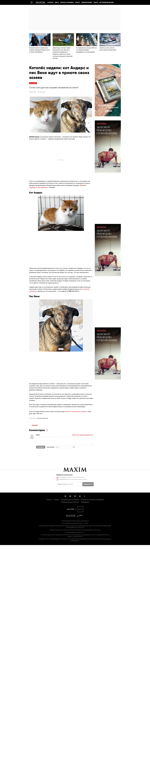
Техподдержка (85, 502)
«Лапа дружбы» (42, 187)
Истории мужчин (106, 2)
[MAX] (65, 496)
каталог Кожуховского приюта (76, 411)
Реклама (56, 499)
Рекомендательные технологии (70, 502)
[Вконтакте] (70, 496)
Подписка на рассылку (64, 475)
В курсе (51, 2)
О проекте (49, 499)
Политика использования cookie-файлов (92, 499)
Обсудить (42, 92)
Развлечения (86, 2)
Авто (57, 2)
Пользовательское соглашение (70, 499)
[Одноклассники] (84, 496)
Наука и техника (67, 2)
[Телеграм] (75, 496)
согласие (63, 477)
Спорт (77, 2)
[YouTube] (80, 496)
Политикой (62, 479)
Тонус (95, 2)
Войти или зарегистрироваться (82, 435)
